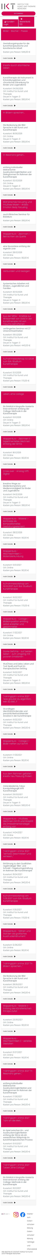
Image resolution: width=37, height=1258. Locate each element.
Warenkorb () (25, 23)
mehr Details (8, 58)
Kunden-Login (9, 23)
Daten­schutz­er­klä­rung (31, 1224)
